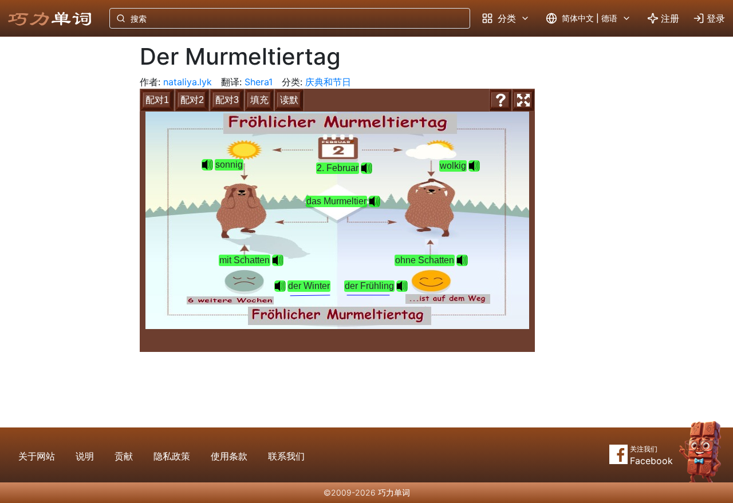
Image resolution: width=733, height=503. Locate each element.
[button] (374, 201)
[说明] (500, 100)
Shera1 (259, 82)
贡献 (124, 456)
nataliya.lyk (187, 82)
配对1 (157, 100)
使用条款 (229, 456)
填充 (259, 100)
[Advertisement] (60, 226)
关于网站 (36, 456)
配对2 (192, 100)
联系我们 (286, 456)
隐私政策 (171, 456)
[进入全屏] (523, 100)
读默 (289, 100)
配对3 (227, 100)
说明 (85, 456)
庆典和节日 (328, 82)
